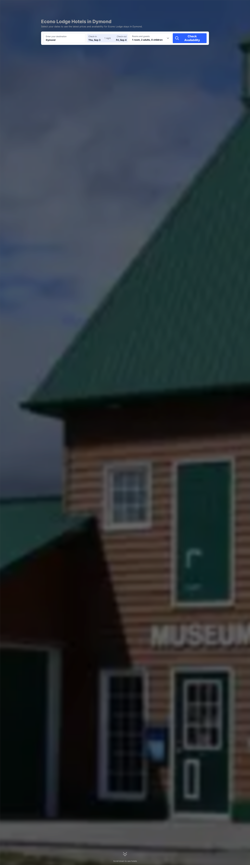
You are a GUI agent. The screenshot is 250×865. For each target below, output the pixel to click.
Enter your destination (56, 36)
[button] (225, 4)
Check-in (92, 36)
